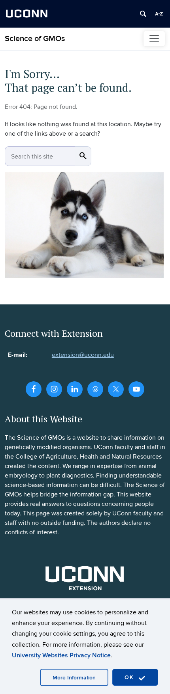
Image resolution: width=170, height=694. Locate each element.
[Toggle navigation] (154, 39)
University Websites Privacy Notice (61, 655)
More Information (74, 677)
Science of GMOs (35, 38)
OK (130, 677)
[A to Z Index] (159, 13)
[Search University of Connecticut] (143, 13)
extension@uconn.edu (83, 355)
